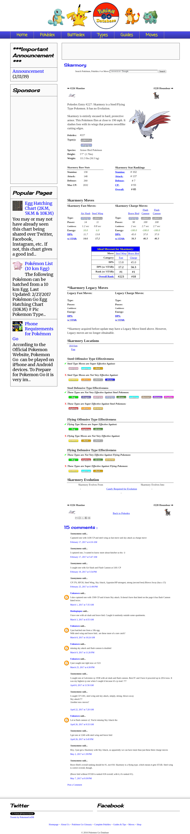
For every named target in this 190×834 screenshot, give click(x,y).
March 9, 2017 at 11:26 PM (82, 652)
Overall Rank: (106, 276)
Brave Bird (133, 213)
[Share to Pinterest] (89, 517)
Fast (121, 257)
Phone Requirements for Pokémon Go (33, 331)
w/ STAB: (72, 238)
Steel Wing (97, 213)
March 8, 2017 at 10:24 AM (82, 637)
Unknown (75, 593)
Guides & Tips (119, 824)
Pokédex (47, 35)
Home (22, 35)
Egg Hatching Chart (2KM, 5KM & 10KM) (39, 208)
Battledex (76, 35)
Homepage (53, 824)
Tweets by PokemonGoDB (22, 817)
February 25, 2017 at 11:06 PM (84, 586)
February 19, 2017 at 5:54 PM (83, 572)
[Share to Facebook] (86, 517)
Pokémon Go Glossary (82, 824)
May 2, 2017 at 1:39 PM (81, 754)
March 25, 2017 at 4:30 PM (82, 667)
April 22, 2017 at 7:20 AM (82, 709)
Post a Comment (74, 785)
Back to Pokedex (121, 513)
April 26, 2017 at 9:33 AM (82, 724)
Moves (152, 35)
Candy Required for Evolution (121, 488)
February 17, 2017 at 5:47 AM (83, 557)
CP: (117, 185)
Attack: (119, 176)
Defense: (119, 180)
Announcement (28, 71)
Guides (127, 35)
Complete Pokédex (102, 824)
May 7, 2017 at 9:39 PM (81, 778)
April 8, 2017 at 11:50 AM (82, 685)
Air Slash (85, 213)
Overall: (119, 189)
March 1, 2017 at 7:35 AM (82, 605)
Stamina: (120, 172)
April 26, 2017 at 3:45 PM (81, 739)
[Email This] (76, 517)
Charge (133, 257)
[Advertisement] (120, 50)
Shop (139, 824)
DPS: (70, 234)
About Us (65, 824)
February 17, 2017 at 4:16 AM (83, 542)
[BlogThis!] (79, 517)
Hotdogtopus (76, 611)
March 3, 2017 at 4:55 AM (82, 619)
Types (102, 35)
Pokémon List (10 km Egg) (39, 266)
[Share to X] (82, 517)
